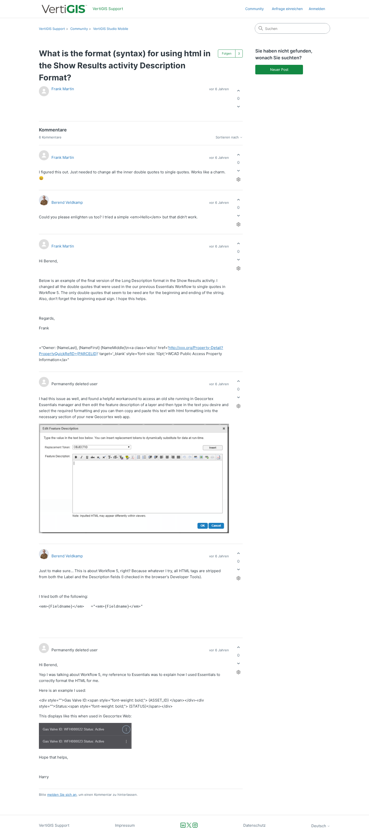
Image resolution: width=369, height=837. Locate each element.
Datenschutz (254, 825)
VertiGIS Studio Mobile (110, 29)
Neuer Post (279, 69)
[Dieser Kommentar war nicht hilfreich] (238, 170)
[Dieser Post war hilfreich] (238, 90)
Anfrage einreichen (287, 9)
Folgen (226, 53)
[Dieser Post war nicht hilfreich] (238, 106)
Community (254, 9)
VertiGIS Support (52, 29)
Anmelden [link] (317, 9)
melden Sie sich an (62, 795)
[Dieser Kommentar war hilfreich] (238, 154)
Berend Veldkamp (67, 202)
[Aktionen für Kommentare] (238, 179)
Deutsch (319, 826)
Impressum (125, 825)
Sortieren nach (228, 137)
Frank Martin (62, 88)
